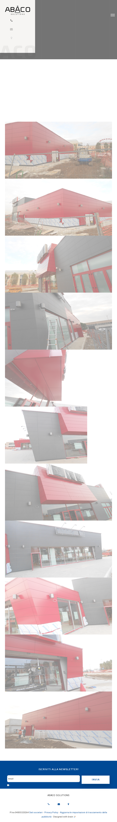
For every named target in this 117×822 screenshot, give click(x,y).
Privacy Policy (51, 812)
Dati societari (36, 812)
